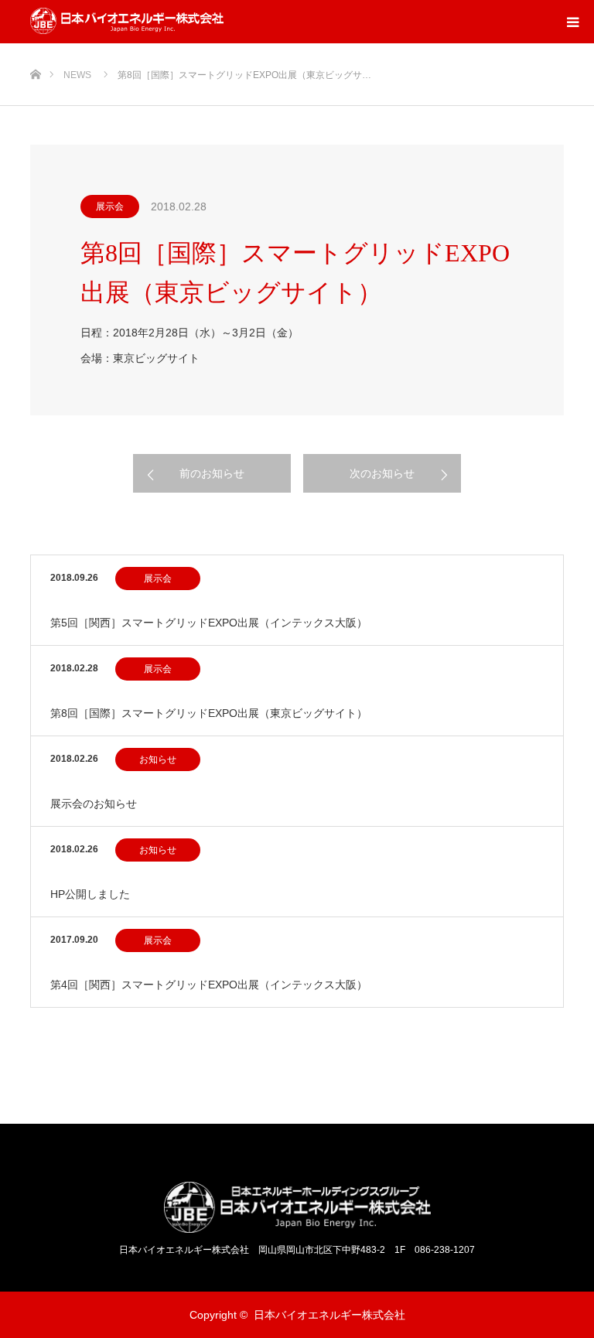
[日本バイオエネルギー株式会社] (127, 21)
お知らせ (157, 759)
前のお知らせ (211, 473)
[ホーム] (35, 49)
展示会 (110, 206)
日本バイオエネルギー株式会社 (329, 1315)
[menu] (572, 21)
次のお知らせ (382, 473)
